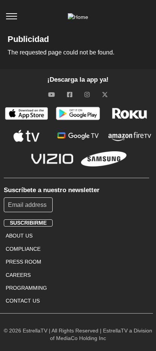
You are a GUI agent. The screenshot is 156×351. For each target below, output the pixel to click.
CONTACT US (23, 301)
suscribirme (28, 223)
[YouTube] (51, 94)
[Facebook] (69, 94)
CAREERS (18, 275)
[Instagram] (87, 94)
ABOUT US (19, 236)
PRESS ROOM (23, 262)
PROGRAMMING (26, 288)
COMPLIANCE (23, 249)
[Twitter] (105, 94)
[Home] (78, 17)
